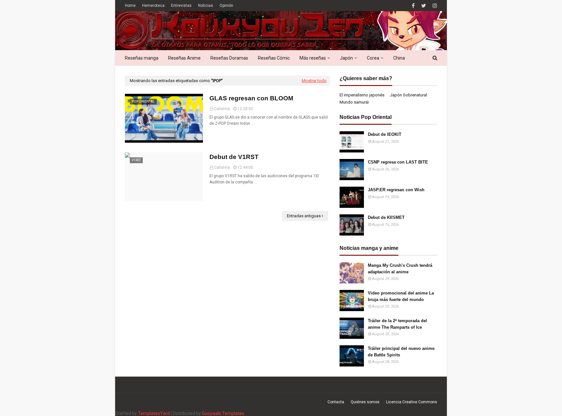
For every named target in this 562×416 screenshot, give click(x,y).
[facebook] (413, 5)
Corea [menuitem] (373, 58)
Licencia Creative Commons (411, 402)
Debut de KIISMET (386, 217)
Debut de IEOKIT (384, 134)
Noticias (205, 5)
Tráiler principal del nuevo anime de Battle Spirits (401, 351)
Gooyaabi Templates (223, 413)
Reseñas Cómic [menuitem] (274, 58)
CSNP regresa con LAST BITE (398, 162)
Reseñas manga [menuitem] (141, 58)
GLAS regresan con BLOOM (251, 98)
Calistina (222, 109)
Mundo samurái (354, 102)
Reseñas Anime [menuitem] (184, 58)
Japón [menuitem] (346, 58)
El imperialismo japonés (362, 95)
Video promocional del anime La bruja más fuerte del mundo (401, 296)
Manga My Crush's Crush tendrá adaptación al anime (400, 268)
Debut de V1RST (234, 156)
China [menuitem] (399, 58)
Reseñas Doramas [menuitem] (229, 58)
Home (130, 5)
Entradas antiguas (304, 215)
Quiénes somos (365, 402)
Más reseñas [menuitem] (313, 58)
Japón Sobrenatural (408, 95)
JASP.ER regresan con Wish (396, 189)
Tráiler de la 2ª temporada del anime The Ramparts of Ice (397, 324)
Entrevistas (181, 5)
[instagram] (434, 5)
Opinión (226, 5)
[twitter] (424, 5)
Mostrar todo (314, 80)
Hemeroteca (153, 5)
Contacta (336, 402)
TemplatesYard (154, 413)
